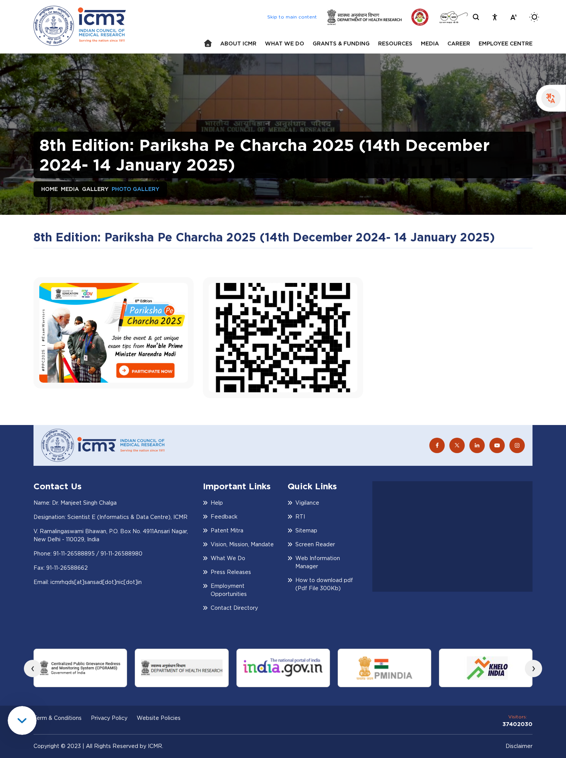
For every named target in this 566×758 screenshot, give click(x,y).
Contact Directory (234, 608)
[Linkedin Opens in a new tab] (477, 445)
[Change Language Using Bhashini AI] (551, 98)
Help (217, 503)
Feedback (224, 517)
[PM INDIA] (384, 668)
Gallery (95, 189)
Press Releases (231, 572)
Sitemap (306, 530)
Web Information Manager (317, 562)
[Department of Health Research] (181, 668)
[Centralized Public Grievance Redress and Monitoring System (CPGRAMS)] (80, 668)
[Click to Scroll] (22, 720)
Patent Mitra (227, 530)
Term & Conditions (57, 718)
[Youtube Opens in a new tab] (497, 445)
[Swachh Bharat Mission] (453, 17)
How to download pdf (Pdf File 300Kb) (324, 584)
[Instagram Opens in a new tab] (517, 445)
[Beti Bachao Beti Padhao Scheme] (420, 17)
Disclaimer (519, 746)
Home (49, 189)
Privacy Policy (109, 718)
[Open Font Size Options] (513, 17)
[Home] (208, 43)
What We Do (228, 558)
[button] (238, 44)
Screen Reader (315, 544)
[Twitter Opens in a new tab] (457, 445)
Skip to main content (292, 17)
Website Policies (159, 718)
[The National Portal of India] (283, 668)
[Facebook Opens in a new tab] (437, 445)
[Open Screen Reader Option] (495, 17)
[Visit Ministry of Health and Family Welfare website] (364, 17)
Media (70, 189)
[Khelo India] (486, 668)
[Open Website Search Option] (476, 16)
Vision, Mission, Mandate (242, 544)
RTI (300, 517)
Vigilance (307, 503)
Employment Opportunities (229, 590)
